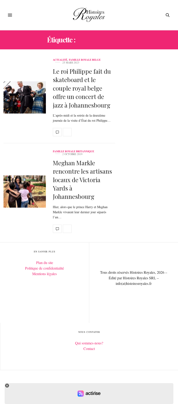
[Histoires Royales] (89, 15)
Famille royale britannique (73, 151)
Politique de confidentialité (44, 268)
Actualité (60, 60)
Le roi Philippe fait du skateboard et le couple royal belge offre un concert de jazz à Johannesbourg (82, 88)
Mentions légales (44, 273)
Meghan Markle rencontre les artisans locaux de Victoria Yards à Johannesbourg (82, 180)
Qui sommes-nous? (89, 342)
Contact (89, 348)
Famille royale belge (85, 60)
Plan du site (44, 262)
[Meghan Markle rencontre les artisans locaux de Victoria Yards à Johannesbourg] (24, 191)
